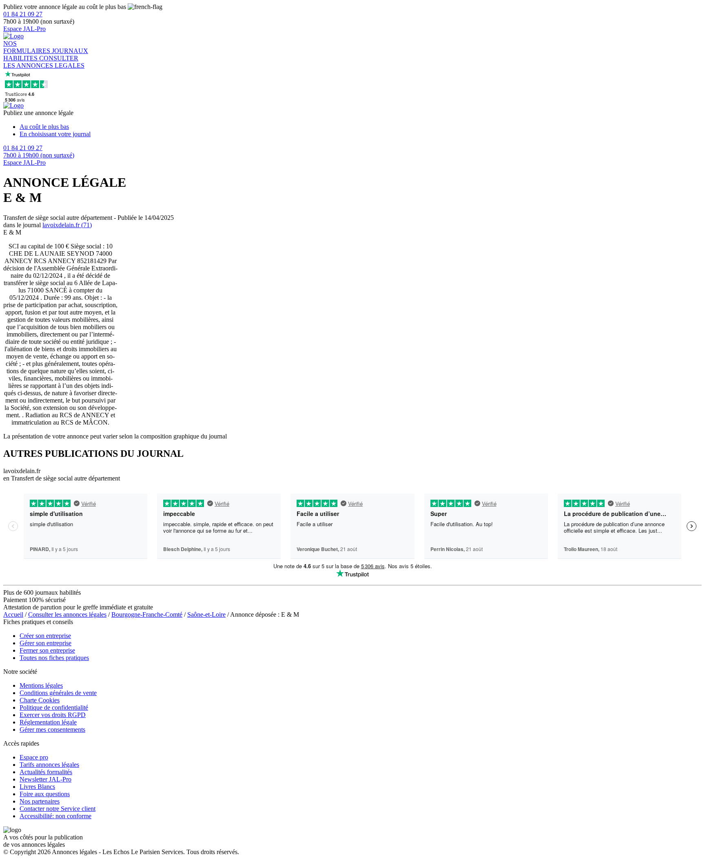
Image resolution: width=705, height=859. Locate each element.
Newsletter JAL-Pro (45, 779)
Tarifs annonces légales (49, 764)
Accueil (13, 614)
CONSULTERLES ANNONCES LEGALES (43, 62)
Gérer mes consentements (52, 729)
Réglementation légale (48, 722)
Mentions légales (41, 685)
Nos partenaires (40, 801)
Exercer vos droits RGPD (53, 714)
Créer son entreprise (45, 635)
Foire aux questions (45, 793)
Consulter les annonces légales (67, 614)
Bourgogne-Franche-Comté (146, 614)
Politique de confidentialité (54, 707)
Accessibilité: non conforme (55, 816)
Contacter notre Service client (57, 808)
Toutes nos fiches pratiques (54, 657)
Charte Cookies (40, 700)
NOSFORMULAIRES (27, 47)
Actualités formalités (46, 771)
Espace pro (34, 757)
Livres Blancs (37, 786)
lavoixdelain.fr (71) (67, 224)
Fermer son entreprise (47, 650)
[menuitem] (361, 127)
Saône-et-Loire (206, 614)
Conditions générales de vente (58, 692)
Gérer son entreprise (45, 643)
